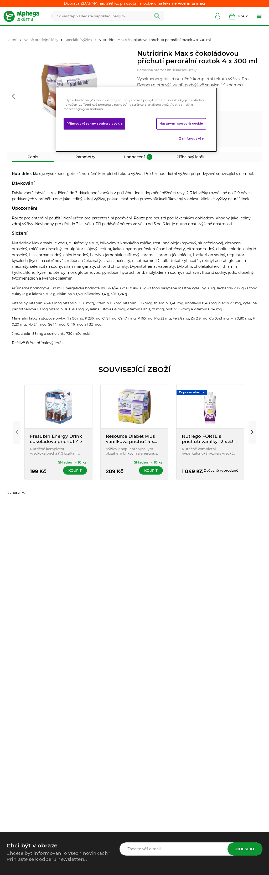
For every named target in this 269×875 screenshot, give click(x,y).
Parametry (85, 157)
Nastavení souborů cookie (181, 123)
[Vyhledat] (157, 16)
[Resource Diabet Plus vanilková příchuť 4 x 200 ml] (134, 406)
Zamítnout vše (191, 138)
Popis (33, 157)
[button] (13, 96)
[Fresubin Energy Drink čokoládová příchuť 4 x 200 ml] (58, 406)
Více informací (191, 3)
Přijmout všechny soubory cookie (94, 123)
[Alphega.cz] (23, 16)
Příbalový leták (191, 157)
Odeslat (245, 848)
